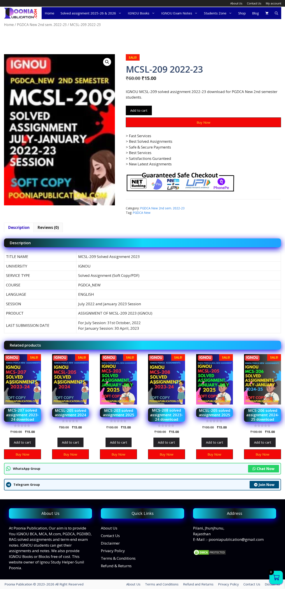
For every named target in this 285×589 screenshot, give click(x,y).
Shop (242, 13)
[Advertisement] (85, 41)
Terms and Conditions (162, 584)
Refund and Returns (198, 584)
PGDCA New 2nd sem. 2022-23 (42, 24)
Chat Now (266, 468)
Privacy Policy (113, 550)
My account (273, 3)
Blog (255, 13)
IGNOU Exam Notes (176, 13)
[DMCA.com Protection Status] (209, 554)
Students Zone (215, 13)
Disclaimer (110, 543)
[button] (107, 62)
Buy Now (203, 122)
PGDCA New (142, 212)
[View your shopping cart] (267, 13)
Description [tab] (19, 227)
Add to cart (138, 110)
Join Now (267, 484)
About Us (236, 3)
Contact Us (254, 3)
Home (49, 13)
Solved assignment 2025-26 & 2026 (88, 13)
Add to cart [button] (22, 442)
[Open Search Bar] (276, 13)
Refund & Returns (116, 565)
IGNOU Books (138, 13)
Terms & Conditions (118, 558)
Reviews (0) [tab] (48, 227)
